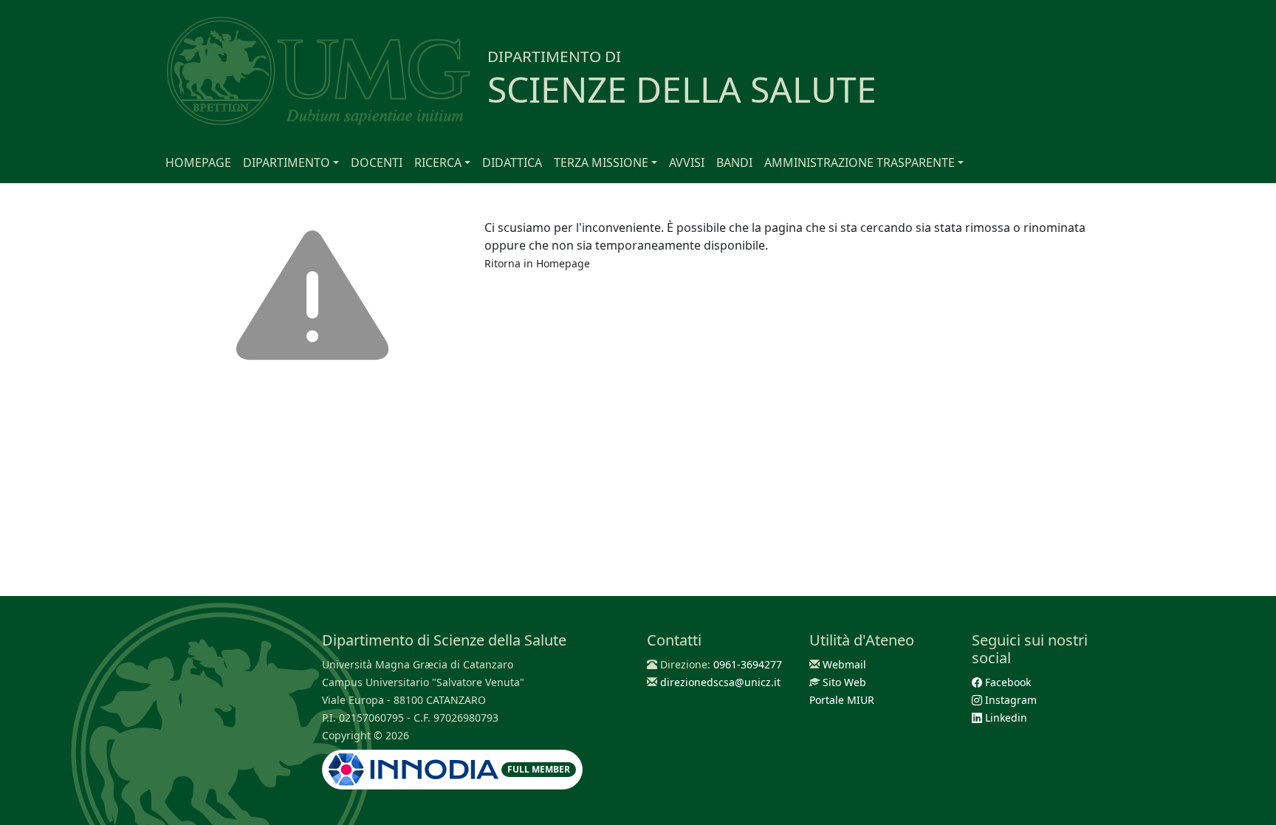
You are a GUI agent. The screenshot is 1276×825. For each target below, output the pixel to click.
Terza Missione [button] (601, 162)
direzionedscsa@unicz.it (720, 682)
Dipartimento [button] (286, 162)
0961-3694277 (747, 664)
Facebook (1006, 682)
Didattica (512, 162)
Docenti (376, 162)
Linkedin (1004, 718)
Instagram (1009, 700)
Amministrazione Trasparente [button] (859, 162)
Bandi (734, 162)
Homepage (198, 162)
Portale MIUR (841, 700)
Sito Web (844, 682)
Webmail (844, 664)
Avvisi (686, 162)
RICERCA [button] (438, 162)
